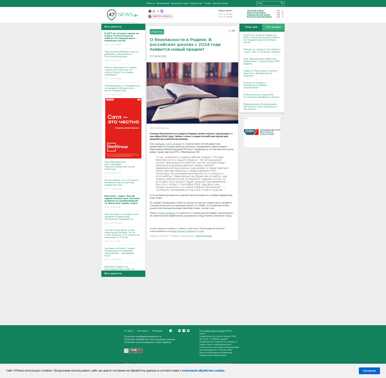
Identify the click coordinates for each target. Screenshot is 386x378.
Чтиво (207, 3)
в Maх (201, 231)
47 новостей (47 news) (213, 331)
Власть (151, 3)
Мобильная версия (150, 11)
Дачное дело (220, 3)
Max (188, 330)
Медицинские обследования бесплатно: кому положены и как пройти (260, 106)
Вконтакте (179, 330)
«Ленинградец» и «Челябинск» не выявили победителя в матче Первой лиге (122, 90)
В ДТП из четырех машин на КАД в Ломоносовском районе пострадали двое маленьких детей (261, 38)
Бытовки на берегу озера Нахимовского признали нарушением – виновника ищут (119, 253)
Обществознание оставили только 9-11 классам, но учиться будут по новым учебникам (120, 73)
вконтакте (153, 11)
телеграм (157, 11)
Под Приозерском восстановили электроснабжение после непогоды (119, 167)
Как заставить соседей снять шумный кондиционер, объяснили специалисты (121, 218)
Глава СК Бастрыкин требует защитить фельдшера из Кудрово (260, 73)
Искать (282, 3)
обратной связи (204, 236)
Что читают (273, 27)
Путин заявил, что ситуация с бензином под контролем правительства (121, 184)
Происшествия (179, 3)
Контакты (143, 331)
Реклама (157, 331)
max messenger (161, 11)
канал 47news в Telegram (183, 231)
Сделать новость (162, 16)
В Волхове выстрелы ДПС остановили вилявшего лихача (261, 96)
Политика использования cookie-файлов (147, 342)
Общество (196, 3)
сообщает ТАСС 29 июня (167, 144)
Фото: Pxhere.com (159, 128)
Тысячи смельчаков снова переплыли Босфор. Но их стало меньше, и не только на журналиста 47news (121, 235)
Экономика (163, 3)
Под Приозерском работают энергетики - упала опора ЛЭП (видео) (261, 61)
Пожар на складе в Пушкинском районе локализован (255, 85)
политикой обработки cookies (203, 371)
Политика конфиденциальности (142, 337)
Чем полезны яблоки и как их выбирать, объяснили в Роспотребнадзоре (121, 56)
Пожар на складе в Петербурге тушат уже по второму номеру (262, 50)
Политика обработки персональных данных (150, 339)
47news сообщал (166, 213)
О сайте (128, 331)
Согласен (369, 370)
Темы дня (250, 27)
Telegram (183, 330)
